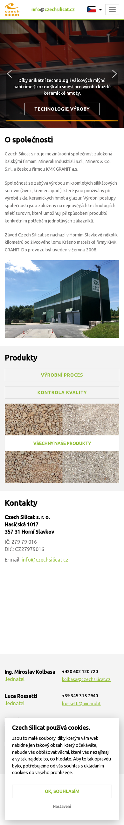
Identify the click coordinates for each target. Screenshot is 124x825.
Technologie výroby (62, 109)
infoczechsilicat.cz (53, 9)
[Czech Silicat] (62, 298)
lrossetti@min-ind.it (81, 703)
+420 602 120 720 (80, 671)
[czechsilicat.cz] (12, 9)
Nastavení (62, 806)
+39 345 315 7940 (80, 695)
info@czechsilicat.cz (45, 559)
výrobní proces (62, 375)
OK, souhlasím (62, 791)
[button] (94, 9)
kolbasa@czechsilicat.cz (86, 679)
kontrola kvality (62, 392)
